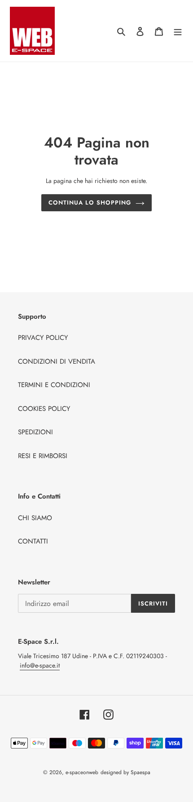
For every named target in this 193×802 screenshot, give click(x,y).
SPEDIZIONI (35, 432)
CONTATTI (33, 541)
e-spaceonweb (82, 772)
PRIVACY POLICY (43, 338)
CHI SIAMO (35, 518)
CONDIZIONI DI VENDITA (56, 361)
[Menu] (177, 30)
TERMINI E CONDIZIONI (54, 385)
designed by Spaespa (125, 772)
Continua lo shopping (90, 202)
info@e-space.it (40, 665)
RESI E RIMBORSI (42, 456)
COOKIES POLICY (44, 409)
